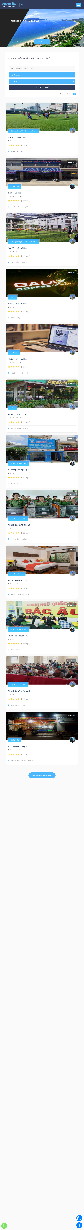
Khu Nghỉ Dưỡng (17, 573)
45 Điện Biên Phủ (17, 151)
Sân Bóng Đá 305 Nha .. (18, 248)
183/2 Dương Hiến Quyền (20, 373)
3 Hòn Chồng (15, 317)
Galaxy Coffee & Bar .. (17, 303)
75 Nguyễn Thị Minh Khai (20, 262)
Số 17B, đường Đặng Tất (20, 428)
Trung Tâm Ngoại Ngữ (19, 463)
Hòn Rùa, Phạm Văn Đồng (20, 594)
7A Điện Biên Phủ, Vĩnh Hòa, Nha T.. (23, 760)
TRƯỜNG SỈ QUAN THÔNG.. (19, 525)
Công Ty (14, 352)
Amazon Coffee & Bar (17, 414)
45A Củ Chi (15, 484)
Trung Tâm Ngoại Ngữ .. (18, 635)
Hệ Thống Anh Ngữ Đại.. (18, 469)
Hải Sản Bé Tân (14, 192)
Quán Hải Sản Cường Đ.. (18, 746)
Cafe (12, 297)
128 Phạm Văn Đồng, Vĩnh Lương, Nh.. (24, 207)
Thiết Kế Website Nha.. (17, 358)
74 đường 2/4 (16, 650)
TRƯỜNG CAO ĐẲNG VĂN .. (19, 691)
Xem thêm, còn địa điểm (42, 775)
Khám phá (42, 42)
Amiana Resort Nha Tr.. (18, 580)
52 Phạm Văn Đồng (18, 705)
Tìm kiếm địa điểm (43, 87)
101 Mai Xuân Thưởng (19, 539)
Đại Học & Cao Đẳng (18, 518)
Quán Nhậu (15, 186)
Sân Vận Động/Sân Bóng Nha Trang (23, 131)
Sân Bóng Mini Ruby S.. (17, 137)
